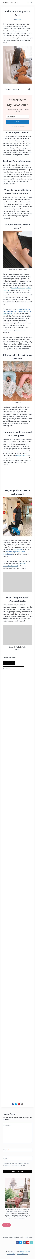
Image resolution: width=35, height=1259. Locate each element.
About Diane (6, 1225)
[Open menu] (31, 2)
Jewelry (22, 1237)
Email (5, 1158)
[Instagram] (24, 1242)
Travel (26, 1237)
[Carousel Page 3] (10, 666)
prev (5, 663)
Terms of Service (22, 1254)
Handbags (16, 1237)
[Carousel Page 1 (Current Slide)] (4, 666)
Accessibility (11, 1254)
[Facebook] (13, 1104)
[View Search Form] (27, 2)
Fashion (11, 1237)
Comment (7, 1125)
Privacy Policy (25, 1251)
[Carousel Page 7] (22, 666)
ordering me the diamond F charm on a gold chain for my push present (17, 311)
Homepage (5, 1237)
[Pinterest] (19, 1104)
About (30, 1237)
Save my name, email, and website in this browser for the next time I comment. (16, 1164)
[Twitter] (16, 1104)
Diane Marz (18, 19)
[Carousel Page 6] (19, 666)
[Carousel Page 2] (7, 666)
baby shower (20, 455)
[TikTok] (31, 1242)
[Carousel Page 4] (13, 666)
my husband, (18, 549)
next (11, 663)
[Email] (22, 1104)
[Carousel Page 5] (16, 666)
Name (6, 1150)
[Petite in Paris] (10, 2)
